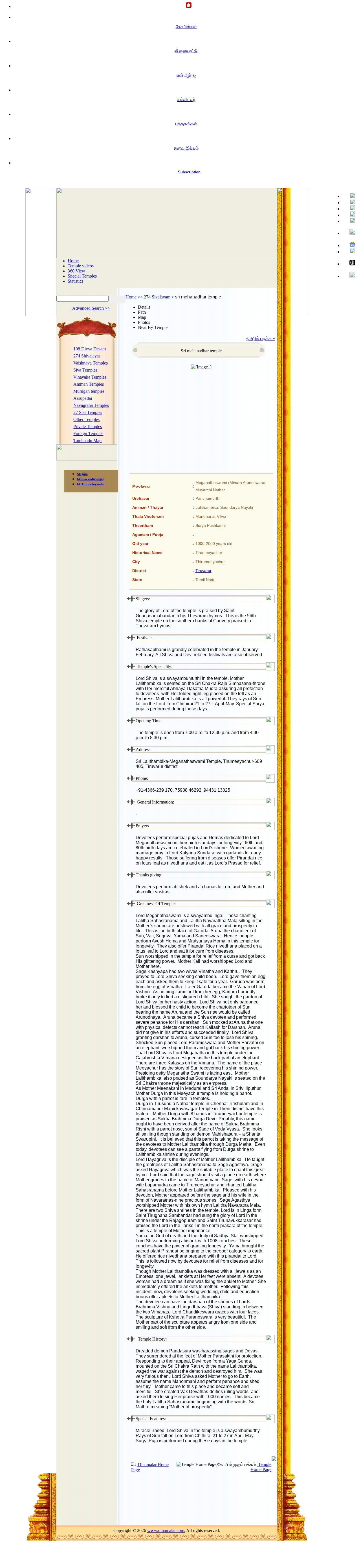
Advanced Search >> (91, 308)
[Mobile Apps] (350, 251)
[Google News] (349, 245)
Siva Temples (85, 370)
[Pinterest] (350, 220)
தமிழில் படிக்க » (260, 338)
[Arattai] (349, 275)
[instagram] (349, 232)
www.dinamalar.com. (166, 1530)
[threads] (349, 263)
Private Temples (87, 426)
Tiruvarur (203, 570)
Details (144, 307)
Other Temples (86, 419)
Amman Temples (88, 384)
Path (142, 312)
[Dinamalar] (186, 5)
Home (73, 260)
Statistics (75, 281)
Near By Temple (153, 327)
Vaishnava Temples (90, 363)
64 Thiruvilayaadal (90, 484)
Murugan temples (88, 391)
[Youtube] (350, 208)
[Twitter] (350, 202)
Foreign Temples (88, 433)
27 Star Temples (87, 412)
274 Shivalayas (86, 355)
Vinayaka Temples (89, 377)
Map (142, 317)
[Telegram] (350, 214)
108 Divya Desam (89, 348)
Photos (144, 322)
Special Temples (82, 276)
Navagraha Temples (91, 405)
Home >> (135, 296)
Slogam (82, 474)
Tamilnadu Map (87, 440)
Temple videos (81, 265)
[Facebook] (350, 196)
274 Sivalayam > (159, 296)
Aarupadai (82, 398)
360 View (76, 271)
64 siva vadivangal (90, 479)
